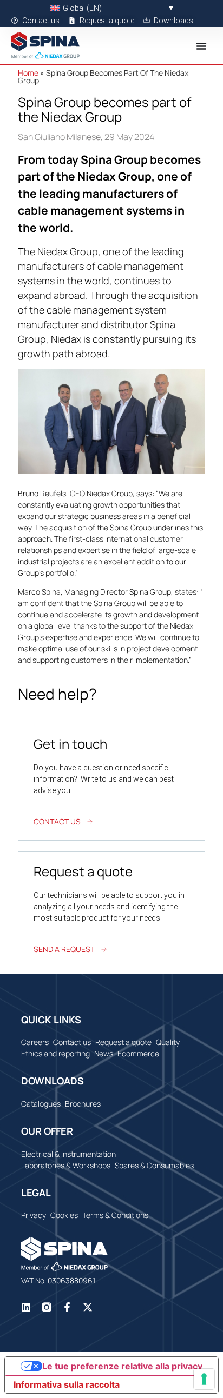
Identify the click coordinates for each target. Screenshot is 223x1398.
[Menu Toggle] (201, 46)
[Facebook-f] (67, 1307)
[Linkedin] (26, 1307)
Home (28, 73)
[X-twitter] (88, 1307)
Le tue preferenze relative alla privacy (122, 1366)
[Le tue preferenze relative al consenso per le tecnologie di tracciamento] (204, 1379)
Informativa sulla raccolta (67, 1384)
